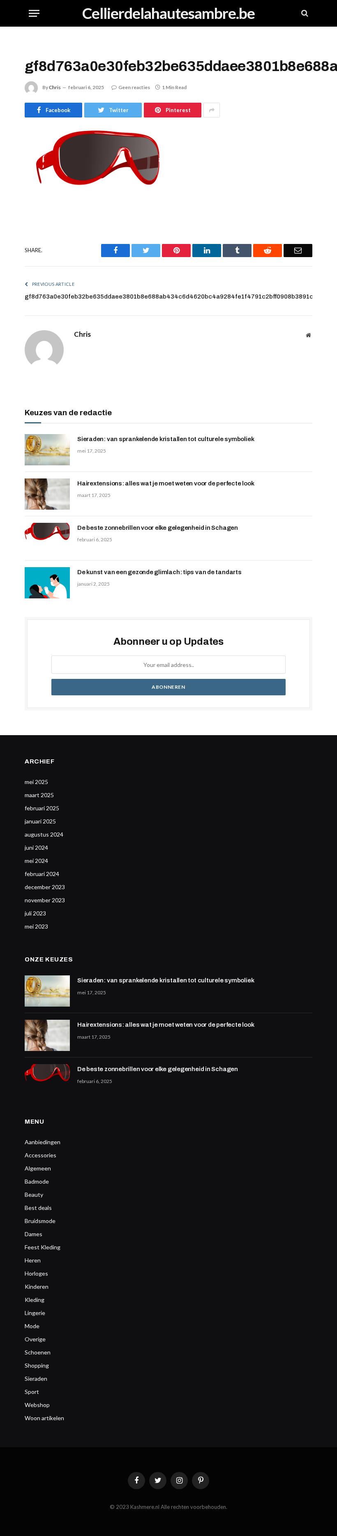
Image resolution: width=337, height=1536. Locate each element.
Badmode (37, 1181)
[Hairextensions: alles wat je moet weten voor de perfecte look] (47, 494)
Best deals (38, 1207)
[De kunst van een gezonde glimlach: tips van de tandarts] (47, 582)
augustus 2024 (44, 834)
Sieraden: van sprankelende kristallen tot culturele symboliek (165, 439)
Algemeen (38, 1168)
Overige (35, 1339)
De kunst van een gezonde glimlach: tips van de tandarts (159, 572)
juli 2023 (35, 913)
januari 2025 (40, 821)
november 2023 (45, 900)
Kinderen (36, 1286)
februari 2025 (42, 808)
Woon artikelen (44, 1417)
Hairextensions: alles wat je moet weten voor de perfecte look (165, 483)
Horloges (36, 1273)
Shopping (37, 1365)
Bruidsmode (40, 1220)
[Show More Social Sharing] (211, 110)
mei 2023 (36, 926)
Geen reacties (134, 87)
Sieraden (36, 1378)
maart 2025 (39, 794)
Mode (32, 1325)
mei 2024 (36, 860)
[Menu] (34, 13)
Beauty (34, 1194)
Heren (33, 1260)
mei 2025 (36, 781)
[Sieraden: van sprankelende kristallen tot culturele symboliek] (47, 449)
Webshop (37, 1404)
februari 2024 (42, 873)
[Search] (304, 13)
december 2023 (45, 886)
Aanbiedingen (42, 1141)
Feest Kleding (42, 1247)
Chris (55, 87)
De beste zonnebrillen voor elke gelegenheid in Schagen (157, 527)
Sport (32, 1391)
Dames (33, 1233)
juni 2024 (36, 847)
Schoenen (38, 1352)
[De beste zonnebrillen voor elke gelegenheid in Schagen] (47, 538)
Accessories (40, 1155)
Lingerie (35, 1312)
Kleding (34, 1299)
